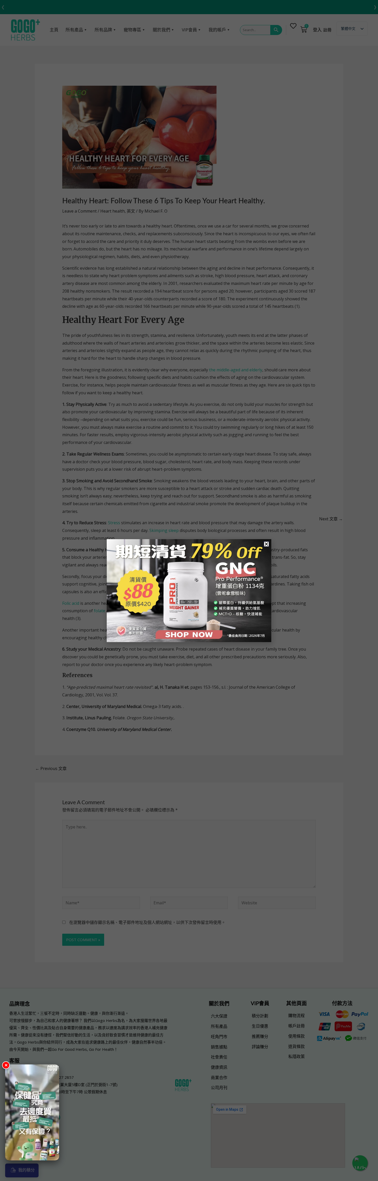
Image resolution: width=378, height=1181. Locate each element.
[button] (266, 544)
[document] (189, 590)
